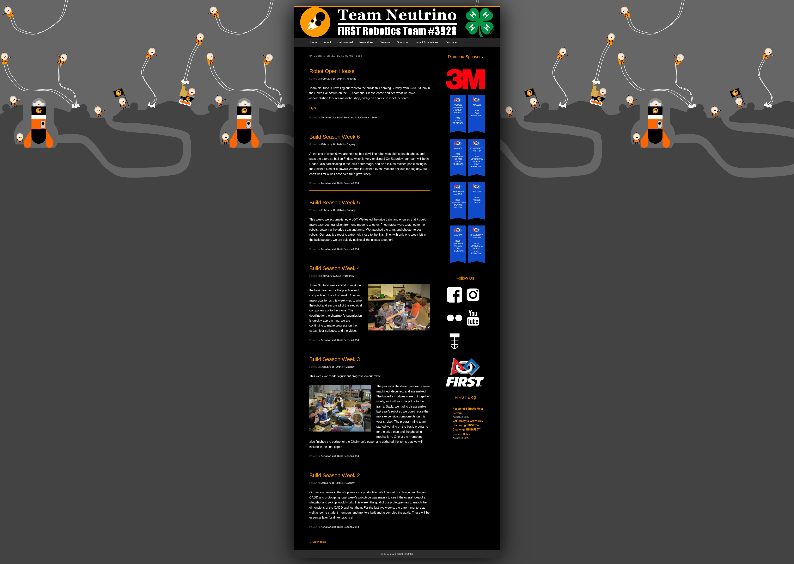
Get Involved (345, 42)
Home (313, 42)
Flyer (312, 108)
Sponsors (402, 42)
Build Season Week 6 (334, 137)
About (327, 42)
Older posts (317, 541)
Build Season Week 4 (334, 268)
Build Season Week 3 (334, 359)
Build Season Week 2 (334, 475)
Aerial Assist (328, 117)
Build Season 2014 (348, 117)
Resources (451, 42)
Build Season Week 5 (334, 202)
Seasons (385, 42)
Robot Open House (331, 71)
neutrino (351, 78)
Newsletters (366, 42)
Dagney (351, 144)
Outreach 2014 (369, 117)
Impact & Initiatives (426, 42)
